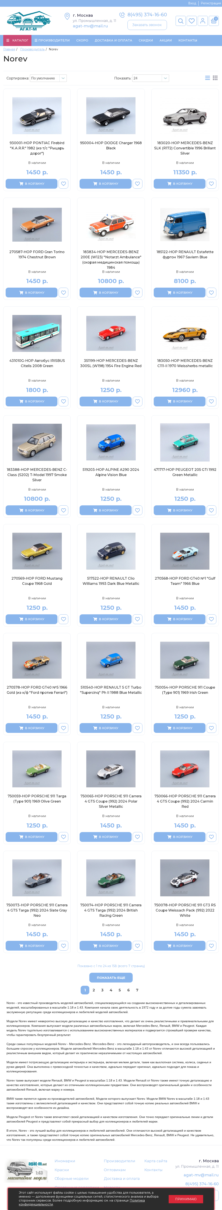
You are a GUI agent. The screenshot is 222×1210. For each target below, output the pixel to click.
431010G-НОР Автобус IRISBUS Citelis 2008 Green (37, 363)
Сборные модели (72, 1178)
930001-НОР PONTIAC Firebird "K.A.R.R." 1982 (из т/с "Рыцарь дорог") (37, 148)
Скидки (146, 40)
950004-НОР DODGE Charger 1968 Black (111, 145)
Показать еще (111, 978)
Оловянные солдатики (77, 1187)
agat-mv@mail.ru (90, 26)
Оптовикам (115, 1170)
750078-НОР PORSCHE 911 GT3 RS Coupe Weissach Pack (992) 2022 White (185, 910)
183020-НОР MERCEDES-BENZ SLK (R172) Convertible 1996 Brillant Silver (185, 148)
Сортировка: (18, 78)
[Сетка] (215, 78)
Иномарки (65, 1161)
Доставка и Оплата (113, 40)
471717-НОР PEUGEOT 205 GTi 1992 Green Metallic (185, 472)
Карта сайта (155, 1161)
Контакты (187, 40)
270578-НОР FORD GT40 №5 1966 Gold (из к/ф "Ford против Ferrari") (37, 690)
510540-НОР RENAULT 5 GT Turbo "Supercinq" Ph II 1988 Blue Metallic (111, 690)
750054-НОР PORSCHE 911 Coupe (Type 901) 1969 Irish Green (185, 690)
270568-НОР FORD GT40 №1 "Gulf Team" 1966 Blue (185, 581)
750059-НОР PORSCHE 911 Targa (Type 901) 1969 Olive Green (37, 798)
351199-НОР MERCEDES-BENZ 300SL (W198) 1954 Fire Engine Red (111, 363)
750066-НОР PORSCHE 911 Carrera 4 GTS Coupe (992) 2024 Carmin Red (185, 801)
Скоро (82, 40)
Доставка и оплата (122, 1178)
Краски (62, 1170)
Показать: (122, 78)
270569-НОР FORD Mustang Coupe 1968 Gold (36, 581)
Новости (112, 1187)
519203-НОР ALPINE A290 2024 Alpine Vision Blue (111, 472)
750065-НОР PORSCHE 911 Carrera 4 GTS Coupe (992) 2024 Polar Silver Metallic (111, 801)
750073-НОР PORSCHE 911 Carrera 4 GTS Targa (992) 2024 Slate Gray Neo (37, 910)
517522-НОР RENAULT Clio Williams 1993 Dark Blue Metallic (111, 581)
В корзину (34, 184)
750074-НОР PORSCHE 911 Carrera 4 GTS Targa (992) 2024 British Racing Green (111, 910)
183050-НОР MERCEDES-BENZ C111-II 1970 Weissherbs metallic (185, 363)
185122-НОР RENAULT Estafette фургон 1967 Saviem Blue (185, 254)
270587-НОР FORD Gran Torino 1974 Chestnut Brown (37, 254)
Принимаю (186, 1199)
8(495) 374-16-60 (147, 15)
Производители (119, 1161)
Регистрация (211, 3)
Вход (192, 3)
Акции (166, 40)
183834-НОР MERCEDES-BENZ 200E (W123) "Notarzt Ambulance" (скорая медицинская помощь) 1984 (111, 259)
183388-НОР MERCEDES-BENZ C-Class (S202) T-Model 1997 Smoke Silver (37, 475)
